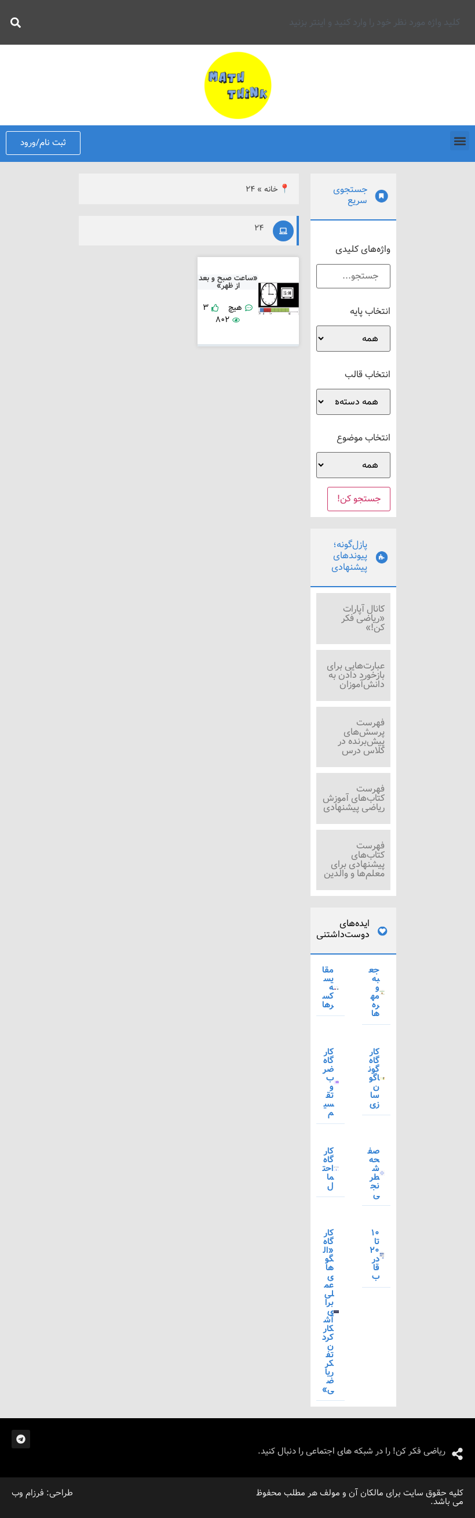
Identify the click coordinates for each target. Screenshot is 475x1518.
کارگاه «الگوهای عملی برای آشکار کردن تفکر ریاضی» (328, 1311)
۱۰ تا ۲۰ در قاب (374, 1255)
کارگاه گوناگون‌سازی (373, 1078)
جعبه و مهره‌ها (374, 992)
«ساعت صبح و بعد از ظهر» (228, 282)
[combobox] (247, 22)
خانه (271, 189)
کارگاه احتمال (328, 1168)
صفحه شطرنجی (373, 1173)
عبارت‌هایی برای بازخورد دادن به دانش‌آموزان (356, 675)
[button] (459, 140)
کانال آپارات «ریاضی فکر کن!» (363, 618)
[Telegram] (21, 1439)
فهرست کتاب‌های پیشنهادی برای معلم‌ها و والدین (354, 859)
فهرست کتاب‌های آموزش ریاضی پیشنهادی (354, 798)
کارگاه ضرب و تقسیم (328, 1082)
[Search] (13, 22)
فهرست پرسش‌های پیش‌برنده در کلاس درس (361, 736)
